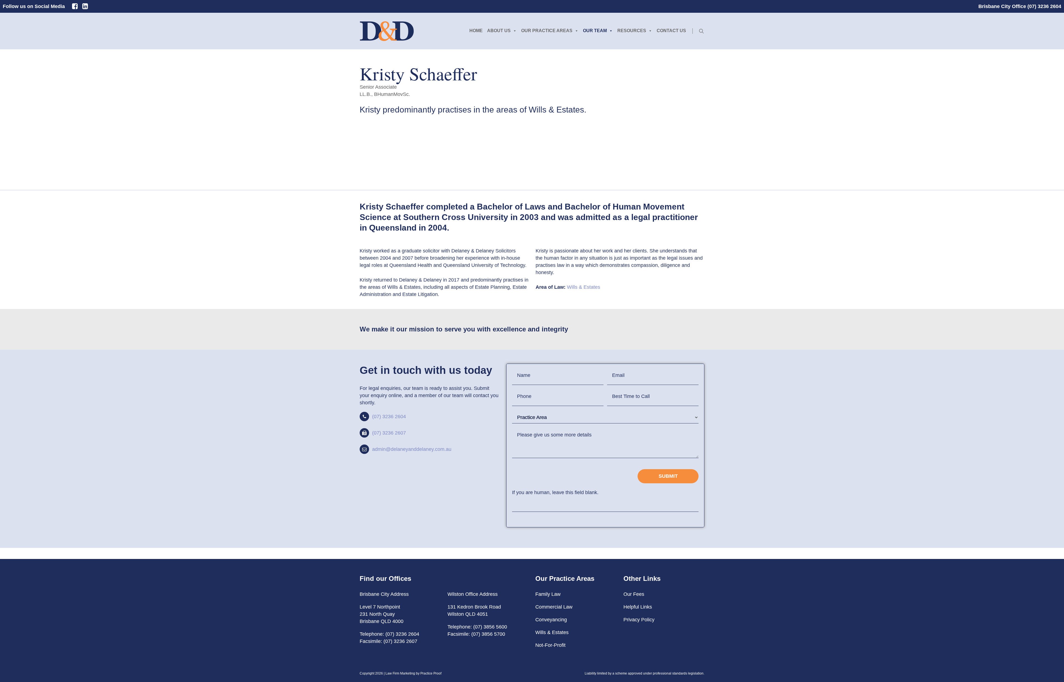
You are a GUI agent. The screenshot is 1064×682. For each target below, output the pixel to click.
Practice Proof (430, 673)
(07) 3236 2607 (389, 433)
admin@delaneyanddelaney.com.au (411, 449)
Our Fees (633, 594)
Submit (668, 476)
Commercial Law (553, 607)
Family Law (548, 594)
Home (476, 30)
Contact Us (671, 30)
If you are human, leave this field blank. (555, 492)
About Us (499, 30)
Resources (631, 30)
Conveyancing (551, 619)
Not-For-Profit (550, 645)
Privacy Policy (638, 619)
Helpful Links (637, 607)
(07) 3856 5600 (490, 627)
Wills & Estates (583, 287)
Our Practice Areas (546, 30)
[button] (395, 134)
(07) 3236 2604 (389, 416)
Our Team (595, 30)
